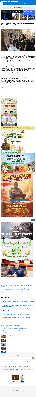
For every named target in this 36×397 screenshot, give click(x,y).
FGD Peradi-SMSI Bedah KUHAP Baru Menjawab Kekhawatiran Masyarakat (14, 328)
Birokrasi (2, 366)
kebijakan (8, 371)
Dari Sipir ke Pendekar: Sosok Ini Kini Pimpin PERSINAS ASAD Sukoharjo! (13, 303)
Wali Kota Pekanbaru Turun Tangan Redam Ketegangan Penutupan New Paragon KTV (16, 313)
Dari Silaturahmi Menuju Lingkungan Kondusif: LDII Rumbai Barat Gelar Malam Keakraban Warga (17, 319)
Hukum (20, 366)
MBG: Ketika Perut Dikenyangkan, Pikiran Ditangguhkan (10, 325)
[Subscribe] (33, 358)
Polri (13, 369)
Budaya (6, 366)
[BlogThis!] (2, 87)
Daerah (10, 366)
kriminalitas (15, 371)
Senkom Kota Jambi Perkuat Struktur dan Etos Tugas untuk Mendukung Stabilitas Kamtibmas (17, 316)
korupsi (12, 371)
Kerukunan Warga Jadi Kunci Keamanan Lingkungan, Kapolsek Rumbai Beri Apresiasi (15, 317)
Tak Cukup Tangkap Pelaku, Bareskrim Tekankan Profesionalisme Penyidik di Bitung (19, 347)
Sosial (22, 369)
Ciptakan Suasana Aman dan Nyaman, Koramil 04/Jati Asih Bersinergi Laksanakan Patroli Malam (17, 288)
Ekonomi (16, 366)
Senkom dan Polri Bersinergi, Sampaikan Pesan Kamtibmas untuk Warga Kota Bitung (15, 289)
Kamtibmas (24, 366)
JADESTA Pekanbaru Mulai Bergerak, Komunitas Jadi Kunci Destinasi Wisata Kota (15, 314)
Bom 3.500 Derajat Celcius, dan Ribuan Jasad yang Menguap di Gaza (12, 327)
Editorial (13, 366)
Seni (19, 369)
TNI (27, 369)
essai (32, 369)
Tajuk (29, 369)
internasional (3, 371)
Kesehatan (28, 366)
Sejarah (16, 369)
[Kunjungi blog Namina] (18, 378)
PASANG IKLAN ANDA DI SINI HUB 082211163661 (11, 127)
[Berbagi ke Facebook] (4, 87)
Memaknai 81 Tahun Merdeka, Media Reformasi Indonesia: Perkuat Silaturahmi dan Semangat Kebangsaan (19, 335)
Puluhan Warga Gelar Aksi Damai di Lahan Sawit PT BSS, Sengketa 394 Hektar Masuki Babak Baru (17, 299)
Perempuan (3, 369)
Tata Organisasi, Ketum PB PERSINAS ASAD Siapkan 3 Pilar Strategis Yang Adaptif (15, 308)
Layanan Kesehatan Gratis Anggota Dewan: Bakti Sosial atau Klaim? (12, 324)
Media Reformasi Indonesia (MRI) (12, 393)
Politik (11, 369)
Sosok (25, 369)
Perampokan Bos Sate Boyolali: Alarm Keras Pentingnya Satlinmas (12, 330)
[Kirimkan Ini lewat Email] (1, 87)
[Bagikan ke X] (3, 87)
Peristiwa (7, 369)
